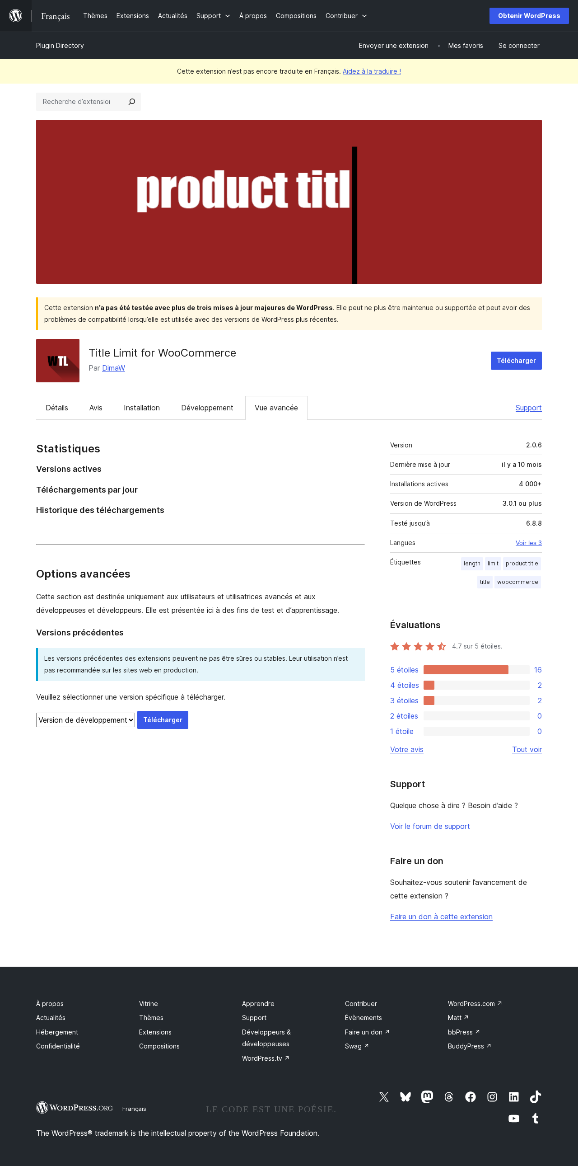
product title (522, 563)
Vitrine (148, 1003)
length (472, 563)
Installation (142, 407)
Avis (96, 407)
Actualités (50, 1017)
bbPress (464, 1032)
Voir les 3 (529, 542)
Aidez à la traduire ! (372, 71)
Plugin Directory (60, 45)
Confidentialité (58, 1046)
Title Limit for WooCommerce (162, 352)
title (485, 581)
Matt (458, 1017)
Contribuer (361, 1003)
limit (493, 563)
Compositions (159, 1046)
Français (134, 1108)
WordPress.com (475, 1003)
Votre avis (407, 749)
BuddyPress (470, 1046)
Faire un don (367, 1032)
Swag (357, 1046)
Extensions (155, 1032)
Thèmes (151, 1017)
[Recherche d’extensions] (132, 102)
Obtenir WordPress (529, 15)
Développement (207, 407)
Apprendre (258, 1003)
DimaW (113, 367)
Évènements (363, 1017)
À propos (50, 1003)
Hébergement (57, 1032)
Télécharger (516, 360)
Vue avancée (276, 407)
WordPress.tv (266, 1058)
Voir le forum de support (430, 826)
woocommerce (517, 581)
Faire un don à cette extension (441, 916)
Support (529, 407)
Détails (57, 407)
